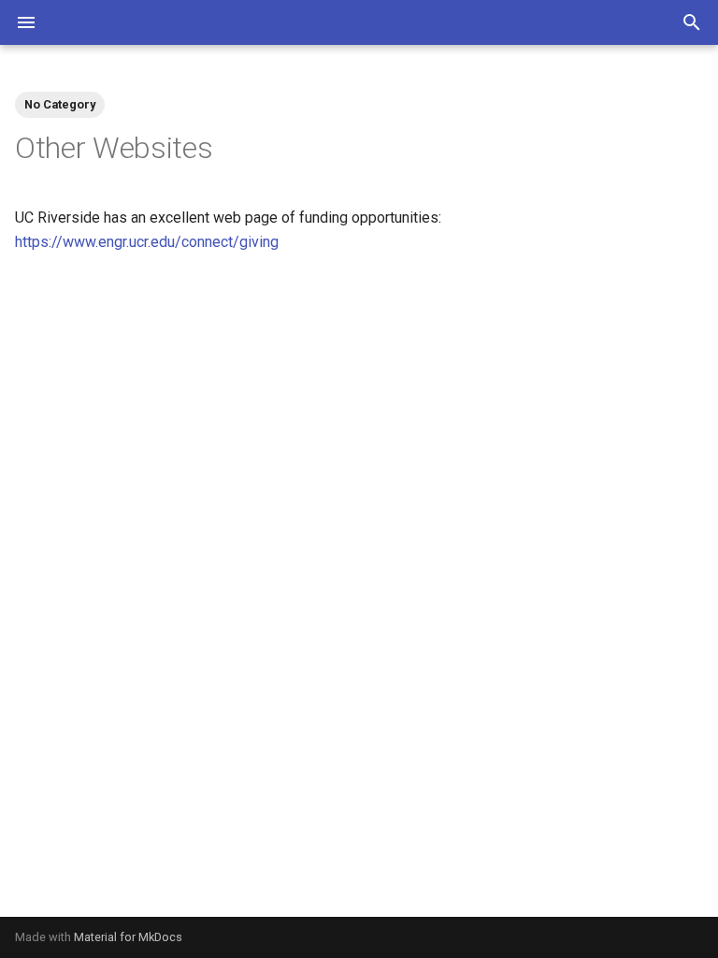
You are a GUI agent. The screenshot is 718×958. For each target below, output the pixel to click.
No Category (59, 104)
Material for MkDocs (128, 937)
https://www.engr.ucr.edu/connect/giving (147, 242)
